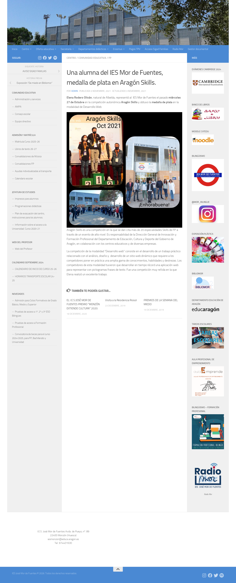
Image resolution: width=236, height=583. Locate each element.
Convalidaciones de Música (28, 156)
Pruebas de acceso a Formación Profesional (29, 325)
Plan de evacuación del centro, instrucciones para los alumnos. (28, 215)
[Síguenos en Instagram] (40, 58)
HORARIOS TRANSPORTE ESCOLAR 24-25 (33, 278)
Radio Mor (178, 49)
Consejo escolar (23, 114)
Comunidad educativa (92, 57)
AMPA (18, 106)
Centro (25, 49)
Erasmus (117, 49)
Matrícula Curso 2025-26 (27, 141)
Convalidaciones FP (24, 163)
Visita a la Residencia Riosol (121, 300)
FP (110, 57)
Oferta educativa (45, 49)
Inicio (14, 49)
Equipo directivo (23, 121)
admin (74, 91)
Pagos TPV (134, 49)
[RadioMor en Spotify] (55, 58)
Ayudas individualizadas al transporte (33, 171)
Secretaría (66, 49)
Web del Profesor (23, 248)
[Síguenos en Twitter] (50, 58)
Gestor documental (198, 49)
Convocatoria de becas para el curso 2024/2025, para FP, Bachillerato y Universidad (31, 338)
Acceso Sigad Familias (156, 49)
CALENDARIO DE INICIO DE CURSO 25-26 (36, 269)
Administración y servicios (28, 99)
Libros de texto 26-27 (26, 149)
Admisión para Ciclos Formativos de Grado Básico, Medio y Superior (34, 302)
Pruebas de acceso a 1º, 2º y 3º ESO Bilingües (31, 313)
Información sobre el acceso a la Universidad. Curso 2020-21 (29, 226)
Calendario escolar (24, 178)
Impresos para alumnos (27, 198)
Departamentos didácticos (92, 49)
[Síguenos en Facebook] (45, 58)
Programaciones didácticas (28, 206)
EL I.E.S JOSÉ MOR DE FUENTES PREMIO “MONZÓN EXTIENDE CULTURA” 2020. (83, 304)
